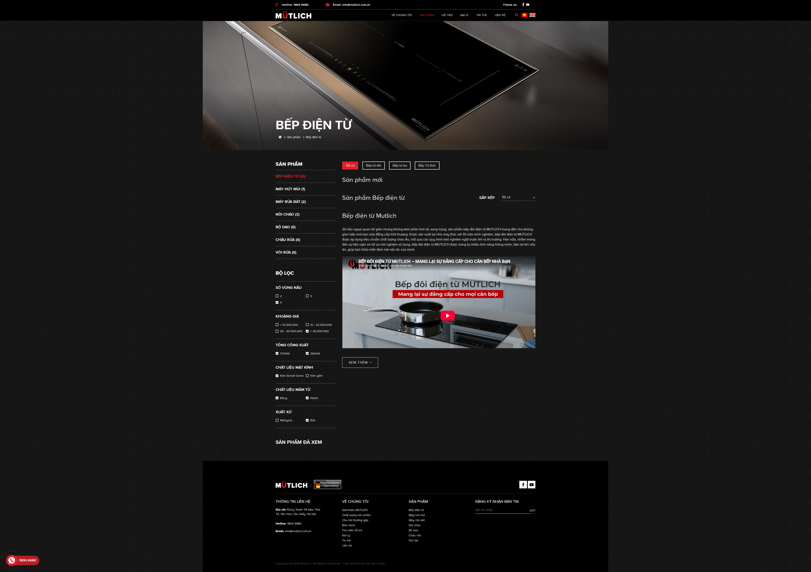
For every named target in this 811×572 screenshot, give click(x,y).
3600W (315, 353)
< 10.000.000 (289, 325)
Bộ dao (413, 530)
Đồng (283, 398)
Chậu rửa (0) (288, 239)
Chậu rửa (415, 535)
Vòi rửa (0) (286, 252)
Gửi (532, 510)
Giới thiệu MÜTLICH (355, 510)
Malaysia (286, 420)
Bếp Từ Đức (427, 165)
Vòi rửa (413, 540)
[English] (532, 15)
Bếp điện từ (416, 510)
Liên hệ (500, 15)
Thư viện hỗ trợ (352, 530)
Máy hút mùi (417, 515)
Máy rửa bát (417, 520)
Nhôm (314, 398)
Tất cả (350, 165)
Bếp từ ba (400, 165)
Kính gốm (316, 376)
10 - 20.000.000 (321, 325)
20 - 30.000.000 (291, 331)
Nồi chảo (414, 525)
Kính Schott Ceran (292, 376)
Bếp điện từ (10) (291, 176)
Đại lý (464, 15)
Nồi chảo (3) (287, 214)
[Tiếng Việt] (524, 15)
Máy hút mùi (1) (290, 189)
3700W (285, 353)
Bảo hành (348, 525)
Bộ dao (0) (285, 227)
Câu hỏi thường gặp (355, 520)
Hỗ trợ (447, 15)
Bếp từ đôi (373, 165)
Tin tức (481, 15)
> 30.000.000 (319, 331)
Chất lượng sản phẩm (356, 515)
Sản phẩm (426, 15)
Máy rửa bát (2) (291, 201)
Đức (313, 420)
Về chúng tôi (402, 15)
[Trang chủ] (280, 137)
